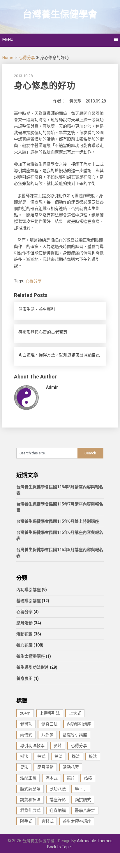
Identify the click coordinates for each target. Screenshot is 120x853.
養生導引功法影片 (32, 667)
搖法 (58, 756)
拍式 (41, 756)
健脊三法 (49, 724)
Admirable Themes (94, 840)
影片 (58, 745)
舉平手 (81, 788)
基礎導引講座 (28, 600)
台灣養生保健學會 (60, 14)
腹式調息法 (30, 788)
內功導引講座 (28, 589)
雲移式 (47, 821)
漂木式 (51, 778)
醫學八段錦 (85, 810)
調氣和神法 (30, 799)
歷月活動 (24, 623)
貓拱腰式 (83, 799)
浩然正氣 (28, 778)
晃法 (24, 767)
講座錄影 (58, 799)
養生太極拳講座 (30, 656)
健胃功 (26, 724)
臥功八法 (58, 788)
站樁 (88, 778)
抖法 (24, 756)
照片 (71, 778)
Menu (7, 39)
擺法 (76, 756)
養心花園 (24, 645)
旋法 (93, 756)
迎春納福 (58, 810)
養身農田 (24, 678)
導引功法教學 (32, 745)
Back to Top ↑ (60, 847)
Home (7, 57)
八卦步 (47, 734)
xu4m (25, 713)
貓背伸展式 (30, 810)
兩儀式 (26, 734)
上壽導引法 (50, 713)
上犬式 (75, 713)
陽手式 (26, 821)
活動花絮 (24, 634)
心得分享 (27, 57)
